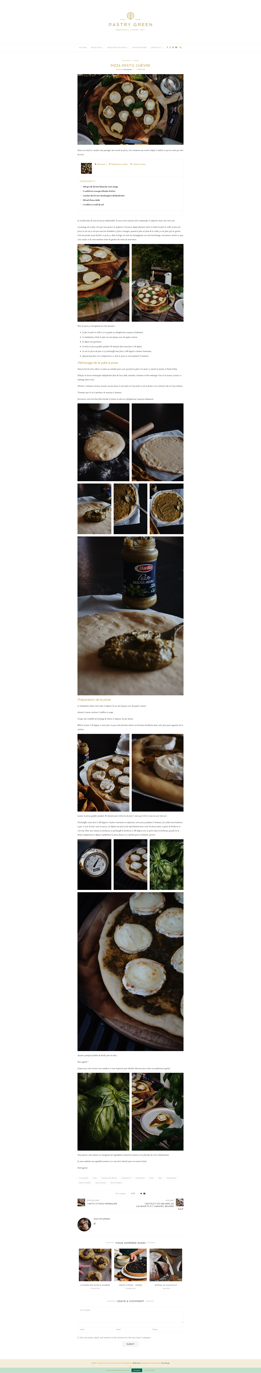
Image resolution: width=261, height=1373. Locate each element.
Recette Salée (126, 61)
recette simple (116, 1183)
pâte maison (140, 1178)
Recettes (96, 47)
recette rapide (85, 1183)
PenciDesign (165, 1363)
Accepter (136, 1370)
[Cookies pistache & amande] (95, 1265)
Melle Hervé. (137, 1363)
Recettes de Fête (117, 47)
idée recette (126, 1178)
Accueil (83, 47)
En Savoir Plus (149, 1370)
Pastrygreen (128, 69)
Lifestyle (156, 47)
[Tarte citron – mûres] (130, 1265)
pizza (160, 1178)
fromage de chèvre (109, 1178)
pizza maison (171, 1178)
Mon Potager (139, 47)
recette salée (100, 1183)
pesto (151, 1178)
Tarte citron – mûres (130, 1285)
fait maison (83, 1178)
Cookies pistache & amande (95, 1285)
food (95, 1178)
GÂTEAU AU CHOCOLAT (166, 1285)
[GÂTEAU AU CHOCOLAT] (166, 1265)
